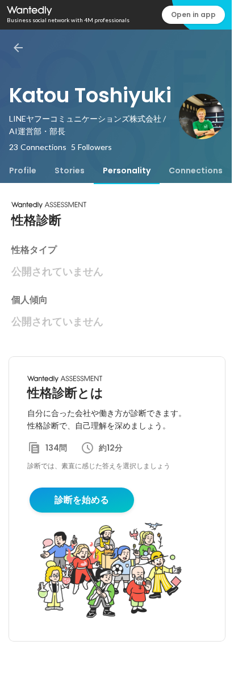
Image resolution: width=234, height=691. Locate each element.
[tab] (22, 170)
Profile (22, 170)
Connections (196, 170)
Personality (127, 170)
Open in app (193, 14)
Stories (70, 170)
